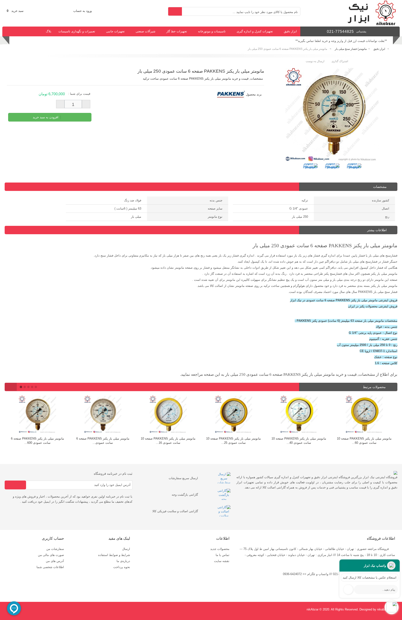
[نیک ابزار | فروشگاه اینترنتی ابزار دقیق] (369, 24)
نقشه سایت (221, 561)
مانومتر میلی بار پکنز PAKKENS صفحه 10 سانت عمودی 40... (298, 440)
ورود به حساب (82, 11)
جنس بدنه (216, 200)
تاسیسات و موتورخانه (212, 31)
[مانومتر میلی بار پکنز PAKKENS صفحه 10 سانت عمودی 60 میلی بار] (364, 415)
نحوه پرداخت (121, 567)
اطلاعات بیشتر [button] (377, 230)
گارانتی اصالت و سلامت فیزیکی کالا (175, 511)
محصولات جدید (219, 549)
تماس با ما (222, 555)
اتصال (385, 208)
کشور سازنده (380, 200)
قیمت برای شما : (79, 93)
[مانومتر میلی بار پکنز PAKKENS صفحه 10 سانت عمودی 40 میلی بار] (298, 415)
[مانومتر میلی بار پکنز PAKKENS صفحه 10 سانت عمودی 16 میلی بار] (168, 415)
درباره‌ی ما (123, 561)
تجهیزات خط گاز (176, 31)
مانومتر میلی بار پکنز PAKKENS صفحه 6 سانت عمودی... (102, 440)
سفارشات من (55, 549)
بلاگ (48, 31)
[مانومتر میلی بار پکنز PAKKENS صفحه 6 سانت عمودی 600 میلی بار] (37, 415)
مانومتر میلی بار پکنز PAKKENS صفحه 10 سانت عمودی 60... (364, 440)
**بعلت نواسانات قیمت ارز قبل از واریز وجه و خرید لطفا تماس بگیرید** (341, 41)
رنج (387, 216)
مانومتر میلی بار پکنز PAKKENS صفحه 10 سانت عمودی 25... (233, 440)
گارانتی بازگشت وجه (185, 494)
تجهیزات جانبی (115, 31)
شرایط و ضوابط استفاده (114, 555)
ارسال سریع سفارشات (183, 478)
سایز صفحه (215, 208)
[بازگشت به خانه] (394, 49)
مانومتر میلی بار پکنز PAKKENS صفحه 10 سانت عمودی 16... (168, 440)
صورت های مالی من (51, 555)
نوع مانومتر (215, 216)
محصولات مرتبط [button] (375, 387)
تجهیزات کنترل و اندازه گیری (255, 31)
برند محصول (254, 94)
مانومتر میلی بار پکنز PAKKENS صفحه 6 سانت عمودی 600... (37, 440)
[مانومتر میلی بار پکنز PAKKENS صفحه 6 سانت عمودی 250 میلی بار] (310, 171)
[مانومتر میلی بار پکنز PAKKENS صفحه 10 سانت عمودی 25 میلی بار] (233, 415)
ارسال (126, 549)
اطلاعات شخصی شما (50, 567)
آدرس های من (55, 561)
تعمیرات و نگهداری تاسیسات (76, 31)
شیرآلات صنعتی (145, 31)
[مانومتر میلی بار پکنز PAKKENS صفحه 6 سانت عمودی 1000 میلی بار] (102, 415)
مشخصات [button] (380, 187)
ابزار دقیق (290, 31)
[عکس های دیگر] (298, 169)
